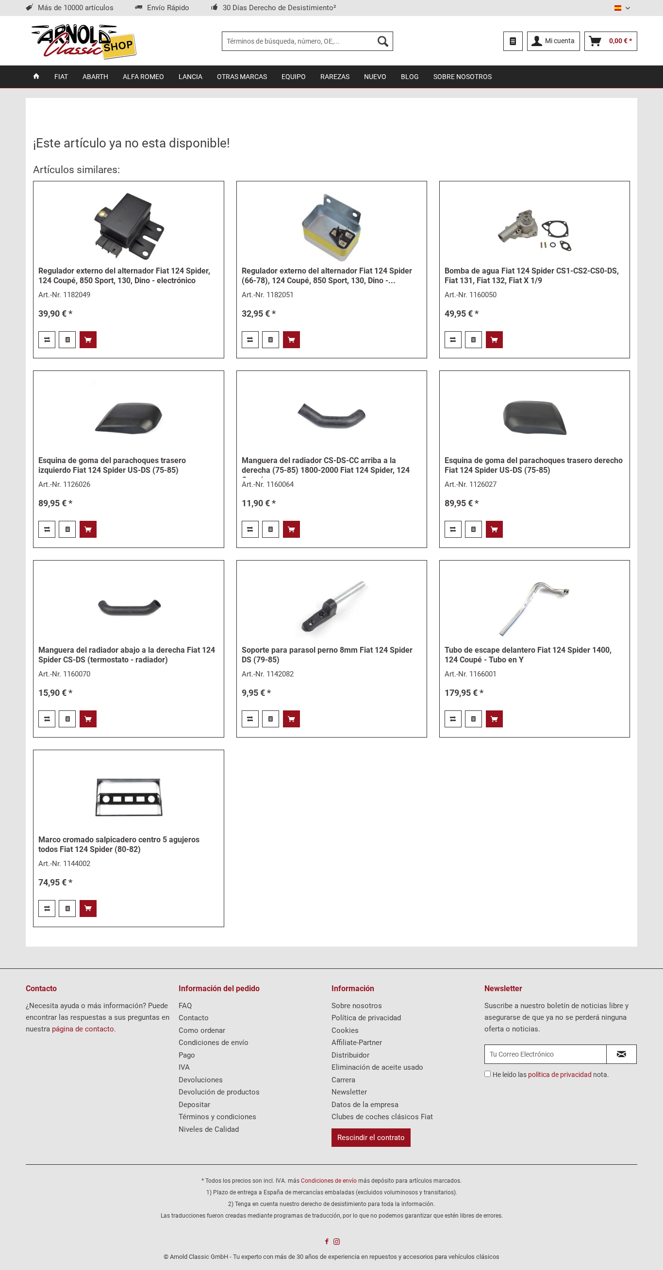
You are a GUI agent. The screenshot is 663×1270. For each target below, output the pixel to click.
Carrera (343, 1080)
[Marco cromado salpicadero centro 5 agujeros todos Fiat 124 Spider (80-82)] (128, 797)
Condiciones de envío (214, 1042)
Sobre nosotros (357, 1005)
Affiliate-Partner (357, 1042)
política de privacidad (560, 1074)
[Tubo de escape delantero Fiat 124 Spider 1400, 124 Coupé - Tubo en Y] (534, 607)
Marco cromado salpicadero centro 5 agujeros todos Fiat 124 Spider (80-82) (118, 844)
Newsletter (349, 1092)
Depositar (194, 1104)
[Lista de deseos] (513, 41)
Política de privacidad (366, 1017)
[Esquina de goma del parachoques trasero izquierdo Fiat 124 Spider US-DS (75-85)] (128, 418)
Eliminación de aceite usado (377, 1067)
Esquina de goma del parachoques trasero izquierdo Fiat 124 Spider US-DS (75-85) (112, 465)
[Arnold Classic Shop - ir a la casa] (84, 41)
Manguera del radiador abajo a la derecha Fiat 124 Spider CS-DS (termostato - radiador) (126, 654)
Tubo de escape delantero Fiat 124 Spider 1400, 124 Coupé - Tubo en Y (528, 654)
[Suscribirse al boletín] (621, 1054)
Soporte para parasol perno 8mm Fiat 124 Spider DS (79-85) (327, 654)
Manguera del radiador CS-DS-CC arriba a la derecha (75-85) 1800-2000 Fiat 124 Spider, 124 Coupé (326, 467)
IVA (184, 1067)
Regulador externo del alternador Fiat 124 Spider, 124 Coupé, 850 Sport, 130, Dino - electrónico (124, 275)
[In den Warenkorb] (88, 339)
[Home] (36, 76)
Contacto (194, 1017)
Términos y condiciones (217, 1116)
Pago (187, 1055)
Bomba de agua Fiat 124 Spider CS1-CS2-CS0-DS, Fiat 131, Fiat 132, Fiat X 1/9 (532, 275)
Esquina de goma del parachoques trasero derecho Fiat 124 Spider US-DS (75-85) (534, 465)
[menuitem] (307, 41)
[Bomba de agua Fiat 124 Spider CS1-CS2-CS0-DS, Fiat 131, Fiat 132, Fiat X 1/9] (534, 228)
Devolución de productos (219, 1092)
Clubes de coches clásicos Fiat (382, 1116)
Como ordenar (202, 1030)
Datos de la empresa (365, 1104)
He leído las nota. (551, 1074)
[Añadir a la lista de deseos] (67, 339)
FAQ (185, 1005)
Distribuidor (350, 1055)
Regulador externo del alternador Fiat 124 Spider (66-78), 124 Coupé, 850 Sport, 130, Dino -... (327, 275)
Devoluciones (201, 1080)
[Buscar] (383, 41)
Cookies (345, 1030)
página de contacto (83, 1029)
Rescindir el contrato (371, 1137)
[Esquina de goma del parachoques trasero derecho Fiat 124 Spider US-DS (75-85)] (534, 418)
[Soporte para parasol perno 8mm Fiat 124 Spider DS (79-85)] (331, 607)
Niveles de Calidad (209, 1129)
